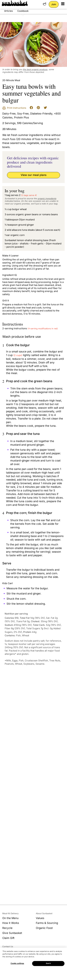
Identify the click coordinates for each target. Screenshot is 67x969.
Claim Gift (8, 938)
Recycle (7, 928)
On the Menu (10, 918)
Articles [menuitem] (8, 10)
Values (40, 918)
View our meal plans (33, 175)
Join (53, 4)
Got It (48, 963)
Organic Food (44, 928)
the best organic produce (35, 69)
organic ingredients (47, 198)
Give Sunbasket (12, 933)
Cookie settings (17, 963)
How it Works (10, 923)
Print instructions (16, 107)
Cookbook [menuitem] (23, 10)
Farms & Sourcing (47, 923)
